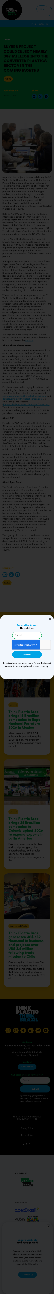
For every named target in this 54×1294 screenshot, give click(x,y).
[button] (50, 619)
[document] (27, 647)
